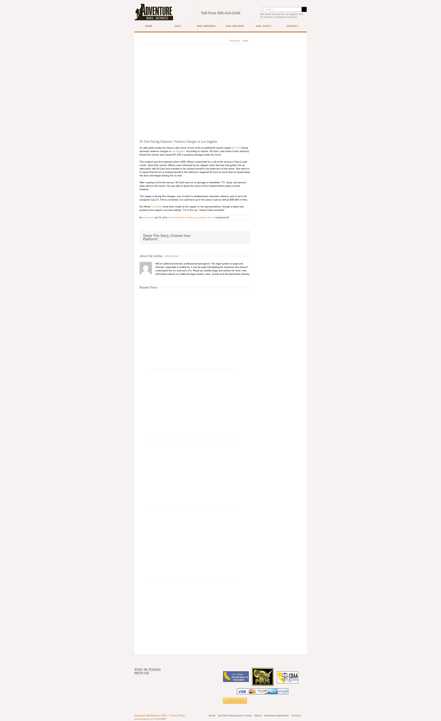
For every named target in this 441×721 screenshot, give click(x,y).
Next (245, 40)
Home (212, 715)
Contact (296, 715)
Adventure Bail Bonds (146, 715)
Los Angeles (178, 151)
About (258, 715)
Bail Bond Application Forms (235, 715)
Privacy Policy (177, 715)
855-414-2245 (228, 13)
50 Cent (236, 147)
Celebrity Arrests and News (182, 217)
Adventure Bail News (276, 715)
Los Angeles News (204, 217)
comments (156, 206)
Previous (235, 40)
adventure (147, 217)
